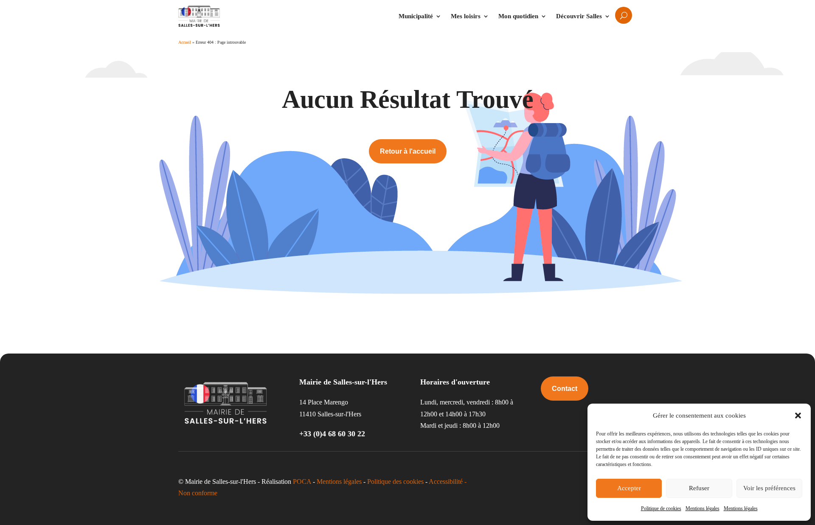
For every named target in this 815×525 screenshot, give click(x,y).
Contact (564, 388)
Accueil (184, 42)
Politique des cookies (395, 481)
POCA (302, 481)
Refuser (699, 488)
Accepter (629, 488)
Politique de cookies (661, 508)
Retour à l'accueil (408, 151)
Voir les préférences (769, 488)
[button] (798, 415)
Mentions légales (702, 508)
